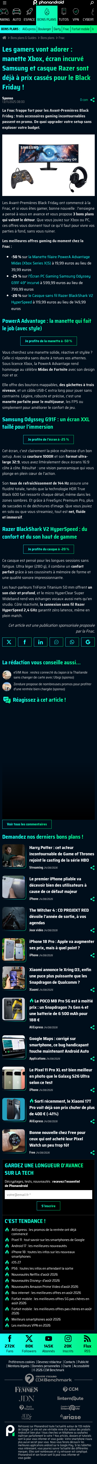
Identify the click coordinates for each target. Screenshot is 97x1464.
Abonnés (48, 1348)
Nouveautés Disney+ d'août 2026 (36, 1280)
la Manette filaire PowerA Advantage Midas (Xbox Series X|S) (50, 260)
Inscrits (68, 1348)
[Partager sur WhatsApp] (72, 642)
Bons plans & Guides (23, 37)
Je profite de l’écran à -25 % (48, 439)
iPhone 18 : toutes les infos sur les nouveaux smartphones (43, 1254)
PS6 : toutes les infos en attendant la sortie (42, 1268)
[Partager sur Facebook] (25, 642)
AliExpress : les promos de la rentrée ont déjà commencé (44, 1231)
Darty (57, 29)
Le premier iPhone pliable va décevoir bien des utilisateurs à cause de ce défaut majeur (58, 885)
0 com (84, 99)
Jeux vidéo (36, 930)
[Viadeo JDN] (26, 1417)
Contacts (69, 1362)
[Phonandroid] (10, 1431)
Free (32, 1152)
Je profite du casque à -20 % (48, 549)
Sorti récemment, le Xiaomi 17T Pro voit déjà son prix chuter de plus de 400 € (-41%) (62, 1107)
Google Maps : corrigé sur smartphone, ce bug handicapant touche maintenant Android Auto (59, 1045)
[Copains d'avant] (70, 1408)
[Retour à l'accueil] (48, 2)
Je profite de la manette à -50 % (48, 341)
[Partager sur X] (9, 642)
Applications (37, 1058)
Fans (10, 1348)
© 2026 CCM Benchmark (48, 1370)
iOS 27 (16, 1262)
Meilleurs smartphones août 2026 (36, 1319)
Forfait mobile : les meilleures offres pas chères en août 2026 (52, 1311)
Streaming (36, 867)
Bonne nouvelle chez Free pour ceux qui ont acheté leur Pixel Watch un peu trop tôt (57, 1139)
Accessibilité (81, 1366)
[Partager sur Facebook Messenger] (56, 642)
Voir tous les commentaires (27, 824)
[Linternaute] (70, 1398)
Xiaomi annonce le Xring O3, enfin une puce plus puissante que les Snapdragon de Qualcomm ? (60, 976)
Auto (17, 19)
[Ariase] (70, 1416)
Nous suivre (88, 642)
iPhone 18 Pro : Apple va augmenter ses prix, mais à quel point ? (61, 944)
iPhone (33, 898)
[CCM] (70, 1389)
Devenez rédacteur (49, 1362)
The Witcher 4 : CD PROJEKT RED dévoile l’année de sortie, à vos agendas (59, 916)
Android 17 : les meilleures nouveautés (39, 1246)
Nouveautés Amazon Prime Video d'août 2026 (45, 1286)
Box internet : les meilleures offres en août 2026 (46, 1293)
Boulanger (44, 29)
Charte (67, 1366)
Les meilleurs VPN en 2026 (31, 1325)
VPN (76, 19)
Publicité (83, 1362)
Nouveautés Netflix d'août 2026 (35, 1274)
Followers (29, 1348)
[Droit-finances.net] (26, 1408)
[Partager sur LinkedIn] (40, 642)
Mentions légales (18, 1366)
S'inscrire (48, 1206)
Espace (29, 19)
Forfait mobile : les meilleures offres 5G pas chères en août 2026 (50, 1301)
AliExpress (29, 29)
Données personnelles (46, 1366)
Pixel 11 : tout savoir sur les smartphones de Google (48, 1240)
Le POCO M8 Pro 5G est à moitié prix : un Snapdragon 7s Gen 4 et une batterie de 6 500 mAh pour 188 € (61, 1010)
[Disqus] (48, 763)
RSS (87, 1348)
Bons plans (46, 19)
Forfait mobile (81, 29)
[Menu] (4, 3)
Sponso (7, 98)
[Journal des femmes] (26, 1389)
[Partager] (92, 99)
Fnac (66, 29)
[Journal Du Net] (26, 1398)
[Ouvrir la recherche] (92, 3)
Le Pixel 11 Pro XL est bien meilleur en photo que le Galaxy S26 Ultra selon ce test (60, 1076)
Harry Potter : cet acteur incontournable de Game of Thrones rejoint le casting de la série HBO (61, 854)
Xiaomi (34, 989)
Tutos (64, 19)
